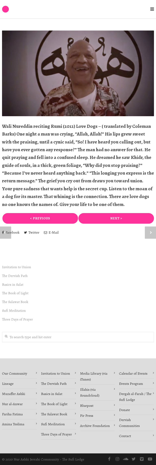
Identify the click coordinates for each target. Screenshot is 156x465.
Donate (124, 409)
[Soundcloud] (125, 459)
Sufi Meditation (14, 310)
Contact (125, 435)
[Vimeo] (142, 459)
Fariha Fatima (12, 414)
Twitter (33, 232)
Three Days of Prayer (17, 319)
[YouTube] (150, 459)
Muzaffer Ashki (13, 393)
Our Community (14, 373)
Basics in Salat (12, 284)
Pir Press (86, 415)
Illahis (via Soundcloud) (89, 392)
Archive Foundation (95, 425)
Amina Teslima (13, 424)
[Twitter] (134, 459)
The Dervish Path (15, 275)
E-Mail (53, 232)
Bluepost (86, 405)
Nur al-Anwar (12, 404)
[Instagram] (117, 459)
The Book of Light (15, 293)
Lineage (8, 383)
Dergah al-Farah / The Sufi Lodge (135, 396)
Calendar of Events (133, 373)
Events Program (131, 383)
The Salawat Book (15, 301)
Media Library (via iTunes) (93, 376)
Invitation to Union (16, 267)
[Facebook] (109, 459)
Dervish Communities (129, 422)
